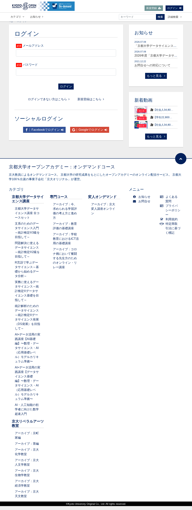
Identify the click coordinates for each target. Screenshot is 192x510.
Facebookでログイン (45, 129)
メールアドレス (33, 45)
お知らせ (35, 16)
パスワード (30, 64)
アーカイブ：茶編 (27, 443)
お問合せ (144, 201)
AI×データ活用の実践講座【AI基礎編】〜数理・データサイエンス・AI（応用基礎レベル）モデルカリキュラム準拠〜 (27, 348)
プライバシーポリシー (172, 210)
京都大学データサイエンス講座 (28, 199)
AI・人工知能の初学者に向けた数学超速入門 (27, 409)
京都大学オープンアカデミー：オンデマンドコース (62, 166)
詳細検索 (173, 16)
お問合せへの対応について (152, 65)
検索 (160, 16)
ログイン (172, 8)
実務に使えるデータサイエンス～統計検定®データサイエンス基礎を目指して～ (27, 291)
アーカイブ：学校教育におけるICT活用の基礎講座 (66, 239)
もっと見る (155, 75)
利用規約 (172, 219)
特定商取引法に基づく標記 (172, 228)
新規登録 (151, 8)
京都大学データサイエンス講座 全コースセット (27, 213)
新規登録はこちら (89, 99)
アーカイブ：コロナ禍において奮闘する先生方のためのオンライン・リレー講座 (65, 258)
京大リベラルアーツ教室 (28, 423)
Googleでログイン (90, 129)
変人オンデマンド (102, 197)
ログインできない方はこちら (47, 99)
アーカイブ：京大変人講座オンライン (103, 209)
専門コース (59, 197)
